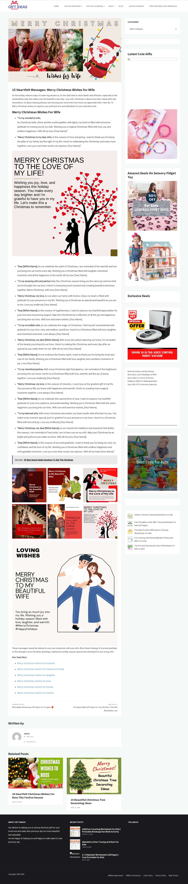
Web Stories (173, 875)
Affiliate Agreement (115, 875)
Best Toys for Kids (152, 462)
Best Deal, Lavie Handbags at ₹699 (142, 374)
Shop (111, 6)
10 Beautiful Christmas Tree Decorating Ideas (88, 801)
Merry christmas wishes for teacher (35, 693)
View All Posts (31, 742)
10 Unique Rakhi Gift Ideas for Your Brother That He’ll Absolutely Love (95, 709)
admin (27, 733)
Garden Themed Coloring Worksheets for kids (153, 515)
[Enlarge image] (43, 471)
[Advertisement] (152, 407)
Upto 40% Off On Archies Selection (142, 384)
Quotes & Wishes (136, 6)
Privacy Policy (160, 875)
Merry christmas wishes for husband (36, 663)
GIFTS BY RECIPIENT (72, 6)
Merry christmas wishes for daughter (36, 675)
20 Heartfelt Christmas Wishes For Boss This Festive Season (33, 795)
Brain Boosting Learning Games (141, 371)
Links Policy (148, 875)
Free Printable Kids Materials (163, 6)
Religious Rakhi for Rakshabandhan (142, 381)
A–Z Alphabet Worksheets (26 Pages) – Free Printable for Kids (100, 856)
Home (56, 6)
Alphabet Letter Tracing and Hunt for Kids (100, 843)
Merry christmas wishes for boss (34, 681)
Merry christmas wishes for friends (35, 687)
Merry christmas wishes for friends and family (40, 669)
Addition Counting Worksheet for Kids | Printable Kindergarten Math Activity (101, 830)
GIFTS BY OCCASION (94, 6)
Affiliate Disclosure (133, 875)
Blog (121, 6)
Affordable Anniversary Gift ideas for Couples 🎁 (33, 707)
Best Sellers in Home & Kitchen (141, 378)
